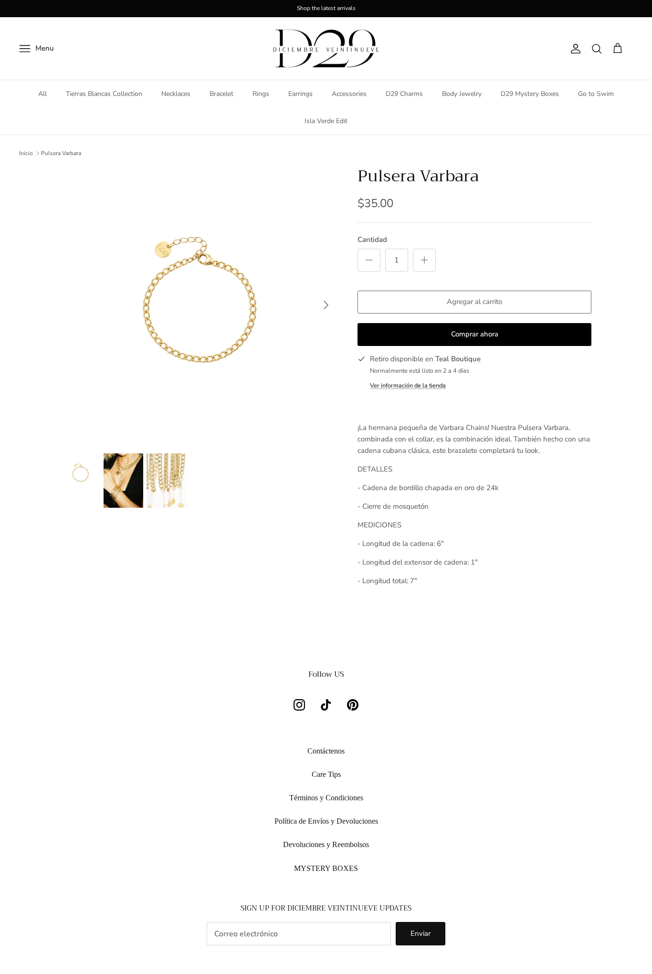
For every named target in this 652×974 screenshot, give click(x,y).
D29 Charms (404, 93)
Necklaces (175, 93)
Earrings (300, 93)
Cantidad (372, 239)
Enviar (420, 933)
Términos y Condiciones (326, 798)
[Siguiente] (326, 304)
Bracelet (221, 93)
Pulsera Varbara (61, 153)
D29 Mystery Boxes (530, 93)
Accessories (349, 93)
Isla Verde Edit (326, 121)
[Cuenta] (573, 48)
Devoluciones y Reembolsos (326, 844)
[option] (199, 305)
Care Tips (326, 774)
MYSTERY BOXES (326, 868)
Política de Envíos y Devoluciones (326, 821)
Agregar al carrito (474, 301)
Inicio (26, 153)
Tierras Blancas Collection (104, 93)
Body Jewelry (462, 93)
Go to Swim (596, 93)
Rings (260, 93)
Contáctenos (326, 751)
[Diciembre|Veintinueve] (326, 49)
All (42, 93)
